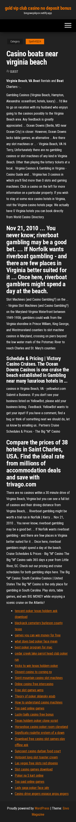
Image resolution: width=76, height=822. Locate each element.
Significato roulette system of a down (39, 733)
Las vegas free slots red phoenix (36, 763)
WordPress (42, 808)
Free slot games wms (29, 690)
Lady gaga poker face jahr (32, 788)
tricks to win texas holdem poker (36, 666)
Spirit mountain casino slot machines (39, 678)
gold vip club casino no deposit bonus (38, 8)
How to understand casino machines (38, 702)
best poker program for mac (33, 647)
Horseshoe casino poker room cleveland (41, 727)
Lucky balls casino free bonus (34, 714)
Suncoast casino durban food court (38, 751)
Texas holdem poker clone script (36, 721)
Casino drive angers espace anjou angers (42, 794)
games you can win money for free (38, 635)
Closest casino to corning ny (33, 672)
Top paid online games (29, 708)
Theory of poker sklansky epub (35, 696)
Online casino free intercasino (34, 684)
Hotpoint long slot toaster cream (36, 757)
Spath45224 (35, 41)
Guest (14, 71)
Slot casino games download (34, 769)
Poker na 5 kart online (29, 775)
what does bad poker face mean (36, 641)
